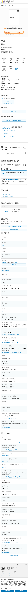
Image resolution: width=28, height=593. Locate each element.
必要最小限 (7, 590)
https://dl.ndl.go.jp (6, 427)
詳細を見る (16, 68)
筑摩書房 (4, 262)
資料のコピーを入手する (6, 576)
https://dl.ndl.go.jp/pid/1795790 (10, 342)
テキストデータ (6, 461)
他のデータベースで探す (9, 136)
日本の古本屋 (6, 194)
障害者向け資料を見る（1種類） (14, 120)
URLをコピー (8, 128)
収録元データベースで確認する (14, 32)
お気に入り (4, 128)
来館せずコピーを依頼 (7, 103)
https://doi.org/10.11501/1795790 (10, 334)
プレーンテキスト (7, 210)
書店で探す (14, 111)
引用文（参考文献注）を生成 (10, 131)
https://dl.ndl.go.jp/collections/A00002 (12, 352)
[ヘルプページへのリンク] (15, 26)
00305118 (17, 262)
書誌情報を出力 (7, 133)
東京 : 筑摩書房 (5, 271)
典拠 (13, 264)
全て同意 (21, 590)
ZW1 (3, 311)
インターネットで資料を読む (7, 574)
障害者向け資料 (6, 455)
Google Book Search (8, 196)
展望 (5, 6)
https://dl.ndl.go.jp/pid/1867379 (10, 418)
